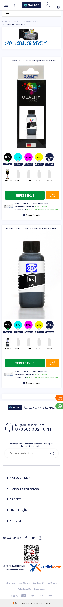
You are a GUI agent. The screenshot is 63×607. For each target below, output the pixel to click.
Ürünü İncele (52, 195)
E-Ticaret (23, 603)
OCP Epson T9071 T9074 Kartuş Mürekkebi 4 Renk (31, 228)
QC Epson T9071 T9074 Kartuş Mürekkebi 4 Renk (31, 60)
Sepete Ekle (24, 195)
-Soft (16, 603)
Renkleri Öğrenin (32, 215)
